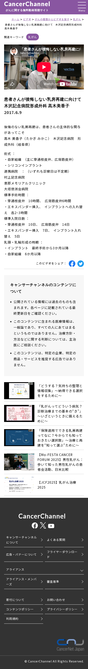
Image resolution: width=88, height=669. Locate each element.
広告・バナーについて (21, 554)
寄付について (15, 600)
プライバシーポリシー (62, 609)
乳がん (32, 37)
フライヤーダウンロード (62, 554)
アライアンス (15, 569)
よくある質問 (56, 540)
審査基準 (53, 581)
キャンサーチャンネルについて (21, 539)
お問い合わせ (56, 600)
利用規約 (12, 619)
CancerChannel (27, 6)
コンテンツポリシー (20, 609)
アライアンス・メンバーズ (21, 581)
